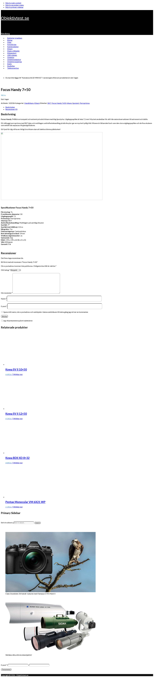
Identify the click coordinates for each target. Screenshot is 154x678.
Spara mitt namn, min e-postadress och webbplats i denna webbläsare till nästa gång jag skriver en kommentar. (45, 312)
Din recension (7, 293)
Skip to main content (13, 3)
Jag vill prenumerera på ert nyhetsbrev (18, 321)
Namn (4, 299)
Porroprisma (85, 103)
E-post (4, 306)
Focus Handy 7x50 (59, 103)
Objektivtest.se (15, 18)
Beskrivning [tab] (10, 107)
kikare (69, 103)
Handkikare (29, 103)
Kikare (36, 103)
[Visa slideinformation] (50, 591)
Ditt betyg (5, 270)
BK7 (49, 103)
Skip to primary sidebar (14, 7)
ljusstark (75, 103)
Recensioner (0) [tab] (11, 109)
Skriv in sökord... (7, 522)
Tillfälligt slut (17, 374)
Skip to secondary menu (14, 5)
